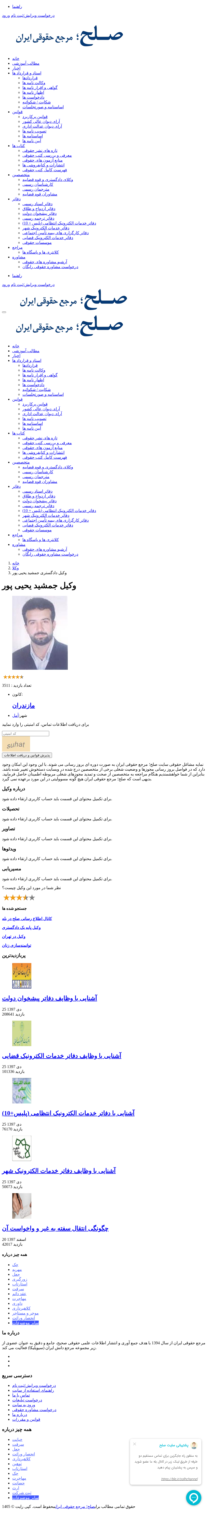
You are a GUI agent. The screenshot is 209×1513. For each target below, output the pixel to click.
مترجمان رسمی (35, 189)
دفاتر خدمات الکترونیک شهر (45, 228)
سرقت (18, 1289)
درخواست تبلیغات (27, 1400)
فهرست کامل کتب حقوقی (44, 170)
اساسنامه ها (32, 136)
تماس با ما (21, 1395)
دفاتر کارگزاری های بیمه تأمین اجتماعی (55, 233)
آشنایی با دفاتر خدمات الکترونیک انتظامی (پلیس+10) (68, 1113)
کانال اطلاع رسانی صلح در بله (27, 918)
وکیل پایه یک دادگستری (21, 927)
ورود (6, 15)
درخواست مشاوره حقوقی (34, 1409)
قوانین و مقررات (26, 1419)
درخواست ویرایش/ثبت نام (33, 15)
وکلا (15, 568)
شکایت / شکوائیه (36, 102)
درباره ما (19, 1414)
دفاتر (16, 199)
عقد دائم (19, 1294)
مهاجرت (19, 1298)
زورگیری (19, 1279)
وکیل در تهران (13, 936)
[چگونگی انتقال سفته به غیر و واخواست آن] (104, 1206)
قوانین (17, 112)
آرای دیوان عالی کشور (41, 121)
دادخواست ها (33, 97)
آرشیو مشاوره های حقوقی (44, 262)
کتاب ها (18, 145)
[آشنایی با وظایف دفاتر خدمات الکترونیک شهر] (104, 1149)
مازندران (23, 705)
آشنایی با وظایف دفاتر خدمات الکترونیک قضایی (61, 1055)
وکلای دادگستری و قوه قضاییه (47, 179)
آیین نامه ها (31, 141)
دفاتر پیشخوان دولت (39, 213)
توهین (17, 1464)
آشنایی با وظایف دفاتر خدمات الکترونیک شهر (59, 1170)
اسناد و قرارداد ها (26, 73)
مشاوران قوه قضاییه (39, 194)
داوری (17, 1303)
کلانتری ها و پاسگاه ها (40, 252)
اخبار (16, 68)
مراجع (17, 247)
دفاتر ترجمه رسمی (38, 218)
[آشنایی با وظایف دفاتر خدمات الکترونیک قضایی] (104, 1034)
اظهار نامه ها (33, 92)
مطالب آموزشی (26, 63)
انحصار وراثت (23, 1318)
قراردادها (30, 78)
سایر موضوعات (25, 1323)
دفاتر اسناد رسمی (37, 204)
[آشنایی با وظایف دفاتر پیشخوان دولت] (104, 976)
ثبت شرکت (21, 1493)
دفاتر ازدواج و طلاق (38, 208)
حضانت (18, 1483)
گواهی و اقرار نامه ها (40, 87)
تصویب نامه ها (34, 131)
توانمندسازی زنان (16, 945)
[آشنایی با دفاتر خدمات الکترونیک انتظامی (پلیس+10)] (104, 1091)
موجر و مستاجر (25, 1313)
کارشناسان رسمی (37, 184)
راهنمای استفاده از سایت (33, 1390)
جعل (16, 1274)
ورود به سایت (23, 1405)
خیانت (17, 1439)
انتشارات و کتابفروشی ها (43, 165)
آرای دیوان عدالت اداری (42, 126)
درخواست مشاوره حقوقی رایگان (50, 267)
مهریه (17, 1269)
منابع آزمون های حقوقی (42, 160)
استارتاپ (19, 1284)
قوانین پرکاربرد (35, 116)
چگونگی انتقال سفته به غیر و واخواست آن (55, 1228)
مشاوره (18, 257)
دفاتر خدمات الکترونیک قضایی (47, 237)
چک (15, 1264)
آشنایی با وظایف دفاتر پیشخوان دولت (49, 998)
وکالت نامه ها (33, 83)
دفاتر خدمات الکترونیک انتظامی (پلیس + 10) (59, 223)
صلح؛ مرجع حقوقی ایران (75, 1506)
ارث (15, 1488)
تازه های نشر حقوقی (39, 150)
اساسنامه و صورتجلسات (43, 107)
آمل (15, 715)
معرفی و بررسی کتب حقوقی (47, 155)
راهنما (17, 6)
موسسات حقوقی (37, 242)
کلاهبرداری (21, 1308)
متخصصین (21, 175)
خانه (15, 58)
